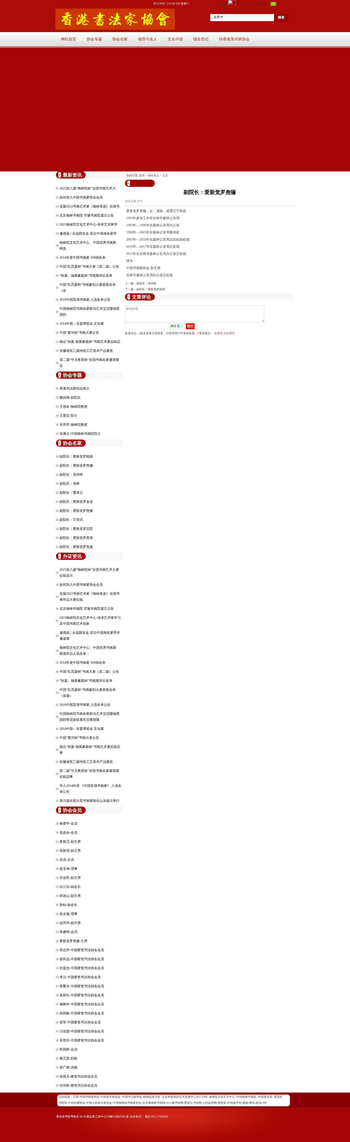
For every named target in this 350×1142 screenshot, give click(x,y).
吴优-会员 (67, 859)
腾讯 (252, 1102)
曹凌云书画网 (192, 1102)
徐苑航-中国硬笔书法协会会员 (82, 1013)
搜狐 (245, 1102)
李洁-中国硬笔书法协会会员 (80, 977)
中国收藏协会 (76, 1102)
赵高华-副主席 (70, 923)
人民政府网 (209, 1102)
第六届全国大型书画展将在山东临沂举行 (90, 801)
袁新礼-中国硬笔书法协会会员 (82, 995)
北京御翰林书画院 (153, 1102)
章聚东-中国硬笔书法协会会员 (82, 986)
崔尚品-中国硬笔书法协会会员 (82, 959)
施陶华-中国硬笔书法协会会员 (82, 1004)
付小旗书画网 (174, 1102)
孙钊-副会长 (68, 905)
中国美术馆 (234, 1102)
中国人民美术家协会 (99, 1102)
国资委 (222, 1102)
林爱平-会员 (68, 823)
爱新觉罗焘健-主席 (73, 941)
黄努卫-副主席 (70, 841)
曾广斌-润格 (68, 1067)
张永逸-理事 (68, 914)
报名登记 (201, 39)
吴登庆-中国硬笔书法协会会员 (82, 1040)
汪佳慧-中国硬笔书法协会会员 (82, 1031)
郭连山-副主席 (70, 896)
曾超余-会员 (68, 832)
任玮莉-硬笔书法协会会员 (78, 1085)
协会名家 (120, 39)
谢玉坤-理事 (68, 869)
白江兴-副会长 (70, 887)
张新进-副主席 (70, 850)
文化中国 (175, 39)
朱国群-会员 (68, 1049)
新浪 (258, 1102)
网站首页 (68, 39)
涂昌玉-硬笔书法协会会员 (78, 1076)
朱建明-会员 (68, 932)
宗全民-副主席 (70, 878)
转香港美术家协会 (234, 39)
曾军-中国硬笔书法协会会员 (80, 1022)
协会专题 (94, 39)
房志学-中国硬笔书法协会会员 (82, 950)
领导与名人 (147, 39)
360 (264, 1102)
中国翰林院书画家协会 (127, 1102)
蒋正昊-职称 (68, 1058)
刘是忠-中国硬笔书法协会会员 (82, 968)
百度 (76, 1096)
